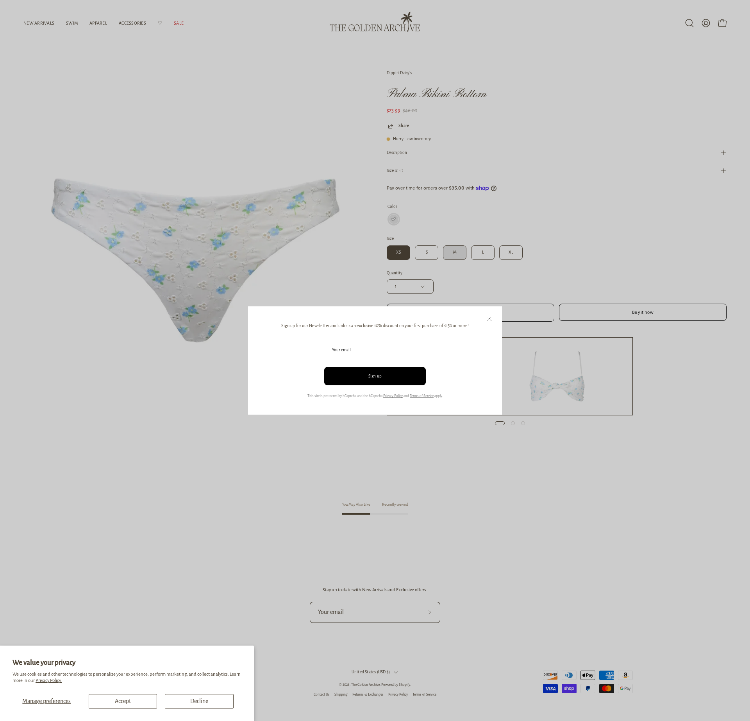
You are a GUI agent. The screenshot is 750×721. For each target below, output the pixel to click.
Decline (199, 701)
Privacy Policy (393, 396)
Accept (123, 701)
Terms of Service (422, 396)
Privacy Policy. (49, 680)
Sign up (375, 376)
